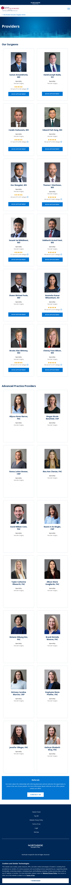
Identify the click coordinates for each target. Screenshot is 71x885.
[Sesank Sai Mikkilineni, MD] (19, 228)
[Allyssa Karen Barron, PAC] (19, 404)
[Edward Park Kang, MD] (52, 118)
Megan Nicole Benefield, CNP (52, 417)
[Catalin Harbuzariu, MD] (19, 118)
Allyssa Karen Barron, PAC (18, 417)
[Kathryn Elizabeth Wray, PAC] (52, 735)
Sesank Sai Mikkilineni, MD (18, 241)
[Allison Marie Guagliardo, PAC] (52, 570)
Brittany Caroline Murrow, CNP (18, 693)
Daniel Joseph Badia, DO (52, 76)
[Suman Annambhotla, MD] (19, 63)
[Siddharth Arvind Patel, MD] (52, 228)
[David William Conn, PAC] (19, 515)
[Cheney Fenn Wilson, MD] (52, 338)
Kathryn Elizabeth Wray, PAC (52, 748)
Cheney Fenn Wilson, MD (52, 351)
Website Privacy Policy (36, 820)
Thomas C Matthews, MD (52, 186)
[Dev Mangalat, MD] (19, 173)
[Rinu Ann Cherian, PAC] (52, 459)
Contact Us (35, 795)
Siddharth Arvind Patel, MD (52, 241)
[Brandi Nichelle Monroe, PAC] (52, 625)
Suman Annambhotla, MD (18, 76)
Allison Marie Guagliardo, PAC (52, 583)
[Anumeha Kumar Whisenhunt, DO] (52, 283)
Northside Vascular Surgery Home (14, 15)
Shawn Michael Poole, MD (18, 296)
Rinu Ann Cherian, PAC (52, 471)
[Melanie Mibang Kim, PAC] (19, 625)
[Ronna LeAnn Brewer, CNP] (19, 459)
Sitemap (36, 832)
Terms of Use (36, 824)
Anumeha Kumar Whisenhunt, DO (52, 296)
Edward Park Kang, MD (52, 130)
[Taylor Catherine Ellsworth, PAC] (19, 570)
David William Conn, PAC (18, 528)
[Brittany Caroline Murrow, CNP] (19, 680)
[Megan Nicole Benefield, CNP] (52, 404)
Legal (36, 828)
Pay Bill (36, 816)
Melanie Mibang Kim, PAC (19, 638)
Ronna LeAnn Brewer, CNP (18, 472)
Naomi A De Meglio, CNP (52, 528)
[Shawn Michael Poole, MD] (19, 283)
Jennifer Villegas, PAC (18, 747)
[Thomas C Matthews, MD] (52, 173)
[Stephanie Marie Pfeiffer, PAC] (52, 680)
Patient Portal (36, 812)
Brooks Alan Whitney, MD (18, 351)
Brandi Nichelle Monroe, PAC (52, 638)
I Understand (35, 881)
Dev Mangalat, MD (19, 185)
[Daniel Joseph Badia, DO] (52, 63)
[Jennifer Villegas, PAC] (19, 735)
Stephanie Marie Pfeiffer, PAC (52, 693)
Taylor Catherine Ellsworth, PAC (18, 583)
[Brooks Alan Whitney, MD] (19, 338)
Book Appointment (19, 94)
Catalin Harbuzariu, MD (19, 130)
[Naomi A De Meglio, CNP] (52, 515)
